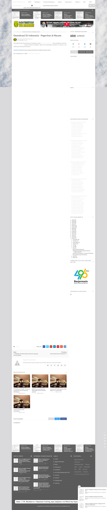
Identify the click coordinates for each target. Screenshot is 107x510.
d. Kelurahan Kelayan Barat (77, 201)
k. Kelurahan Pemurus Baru (77, 211)
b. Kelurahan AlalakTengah (77, 125)
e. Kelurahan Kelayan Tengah (77, 203)
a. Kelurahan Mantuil (75, 197)
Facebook (63, 418)
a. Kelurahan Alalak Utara (76, 123)
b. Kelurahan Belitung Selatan (78, 164)
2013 (73, 238)
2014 (73, 236)
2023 (73, 224)
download (57, 483)
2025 (73, 221)
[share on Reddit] (65, 346)
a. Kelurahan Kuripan (76, 180)
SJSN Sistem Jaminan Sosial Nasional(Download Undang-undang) (39, 390)
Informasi (57, 475)
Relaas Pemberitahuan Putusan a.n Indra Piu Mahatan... (68, 16)
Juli (74, 245)
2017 (73, 232)
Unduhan (77, 2)
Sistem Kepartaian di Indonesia (80, 254)
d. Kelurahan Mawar (75, 146)
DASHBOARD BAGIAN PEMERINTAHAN (22, 10)
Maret (74, 257)
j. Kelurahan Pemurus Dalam (77, 210)
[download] (80, 287)
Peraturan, (26, 40)
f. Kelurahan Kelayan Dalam (77, 204)
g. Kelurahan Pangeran (76, 132)
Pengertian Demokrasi (19, 44)
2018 (73, 231)
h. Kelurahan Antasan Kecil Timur (78, 133)
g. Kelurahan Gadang (76, 150)
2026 (73, 220)
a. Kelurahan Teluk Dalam (77, 142)
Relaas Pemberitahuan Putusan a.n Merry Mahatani (89, 16)
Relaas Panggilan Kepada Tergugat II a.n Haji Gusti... (26, 15)
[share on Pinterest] (58, 346)
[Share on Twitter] (47, 346)
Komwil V (57, 477)
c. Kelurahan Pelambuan (76, 166)
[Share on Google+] (51, 346)
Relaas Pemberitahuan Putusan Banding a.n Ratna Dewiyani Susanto (24, 488)
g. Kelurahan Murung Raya (77, 206)
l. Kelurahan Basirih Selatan (77, 213)
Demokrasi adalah (18, 50)
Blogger (51, 418)
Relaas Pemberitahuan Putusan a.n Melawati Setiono (47, 16)
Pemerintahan (87, 466)
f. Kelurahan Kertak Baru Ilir (77, 149)
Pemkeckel (85, 471)
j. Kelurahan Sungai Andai (77, 136)
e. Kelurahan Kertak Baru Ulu (77, 147)
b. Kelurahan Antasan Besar (77, 143)
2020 (73, 228)
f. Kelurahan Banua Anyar (77, 187)
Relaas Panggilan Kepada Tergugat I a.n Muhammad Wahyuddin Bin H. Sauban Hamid (25, 479)
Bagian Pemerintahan (59, 461)
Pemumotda (77, 462)
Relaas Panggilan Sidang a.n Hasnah (94, 496)
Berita (56, 464)
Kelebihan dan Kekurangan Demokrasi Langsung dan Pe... (81, 251)
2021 (73, 227)
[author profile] (15, 40)
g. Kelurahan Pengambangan (77, 188)
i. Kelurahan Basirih (75, 174)
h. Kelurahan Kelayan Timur (77, 207)
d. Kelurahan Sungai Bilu (76, 184)
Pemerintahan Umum (78, 464)
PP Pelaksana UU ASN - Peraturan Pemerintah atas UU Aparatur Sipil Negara (22, 390)
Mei (74, 248)
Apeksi (56, 459)
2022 (73, 225)
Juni (74, 246)
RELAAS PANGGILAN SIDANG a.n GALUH (44, 467)
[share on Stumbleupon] (61, 346)
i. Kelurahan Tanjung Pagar (77, 208)
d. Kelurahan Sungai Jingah (77, 127)
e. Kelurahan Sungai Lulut (77, 186)
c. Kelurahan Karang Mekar (77, 183)
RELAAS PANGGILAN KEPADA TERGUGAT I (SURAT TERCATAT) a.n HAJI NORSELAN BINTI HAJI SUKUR (42, 485)
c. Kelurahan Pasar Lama (76, 144)
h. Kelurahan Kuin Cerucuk (77, 173)
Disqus (57, 418)
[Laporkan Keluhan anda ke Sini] (77, 301)
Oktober (75, 241)
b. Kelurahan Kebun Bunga (77, 181)
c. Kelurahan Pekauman (76, 200)
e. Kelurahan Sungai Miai (76, 129)
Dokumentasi (58, 467)
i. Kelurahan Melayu (75, 153)
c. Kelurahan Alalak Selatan (77, 126)
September (75, 242)
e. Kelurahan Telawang (76, 169)
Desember (75, 239)
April (74, 256)
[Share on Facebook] (44, 346)
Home (15, 31)
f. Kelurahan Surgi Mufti (76, 130)
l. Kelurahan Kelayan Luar (77, 157)
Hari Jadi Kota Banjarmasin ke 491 (62, 472)
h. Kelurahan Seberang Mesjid (78, 152)
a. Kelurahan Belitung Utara (77, 163)
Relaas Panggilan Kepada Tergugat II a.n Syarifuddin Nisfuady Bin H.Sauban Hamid (25, 470)
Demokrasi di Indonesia (46, 43)
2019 (73, 229)
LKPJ (75, 469)
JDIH (84, 2)
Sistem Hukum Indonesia (78, 249)
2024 (73, 222)
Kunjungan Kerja (58, 480)
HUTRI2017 (57, 469)
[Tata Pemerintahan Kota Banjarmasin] (24, 24)
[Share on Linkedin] (54, 346)
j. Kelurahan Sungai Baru (76, 154)
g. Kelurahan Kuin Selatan (77, 171)
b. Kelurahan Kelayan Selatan (77, 198)
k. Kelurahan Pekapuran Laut (77, 156)
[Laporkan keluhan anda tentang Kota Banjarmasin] (70, 294)
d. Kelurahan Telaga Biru (76, 167)
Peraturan (20, 31)
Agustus (75, 243)
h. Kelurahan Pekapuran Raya (77, 190)
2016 (73, 234)
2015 (73, 235)
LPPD (79, 469)
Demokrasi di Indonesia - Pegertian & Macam (37, 35)
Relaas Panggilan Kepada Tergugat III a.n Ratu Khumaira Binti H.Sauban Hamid (25, 460)
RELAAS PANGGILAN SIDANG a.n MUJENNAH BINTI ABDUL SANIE (45, 476)
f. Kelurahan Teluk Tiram (76, 170)
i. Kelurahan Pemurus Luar (77, 191)
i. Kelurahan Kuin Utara (76, 134)
